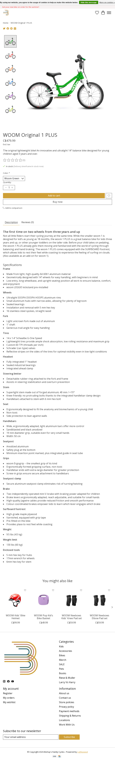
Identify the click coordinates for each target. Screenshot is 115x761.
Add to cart (54, 195)
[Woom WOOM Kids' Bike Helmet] (15, 599)
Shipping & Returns (70, 715)
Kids (61, 646)
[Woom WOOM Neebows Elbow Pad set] (99, 599)
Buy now (57, 201)
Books (62, 673)
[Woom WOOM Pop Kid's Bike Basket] (43, 599)
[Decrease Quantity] (6, 188)
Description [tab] (11, 222)
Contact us (65, 697)
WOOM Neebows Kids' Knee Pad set (71, 617)
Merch (62, 660)
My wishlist (9, 702)
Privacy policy (66, 706)
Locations (64, 720)
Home (5, 22)
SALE (62, 664)
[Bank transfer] (54, 756)
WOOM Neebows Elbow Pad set (99, 617)
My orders (9, 697)
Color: (6, 173)
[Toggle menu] (109, 13)
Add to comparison (13, 208)
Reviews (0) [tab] (27, 222)
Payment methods (69, 711)
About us (64, 693)
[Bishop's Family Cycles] (6, 13)
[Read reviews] (12, 160)
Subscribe (69, 737)
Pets (61, 668)
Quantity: (7, 182)
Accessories (65, 651)
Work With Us (67, 724)
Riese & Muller (67, 677)
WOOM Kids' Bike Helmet (15, 617)
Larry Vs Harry (67, 682)
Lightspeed (82, 752)
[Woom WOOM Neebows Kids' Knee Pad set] (71, 599)
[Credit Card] (59, 756)
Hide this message (89, 2)
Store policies (66, 702)
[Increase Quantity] (12, 188)
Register (7, 693)
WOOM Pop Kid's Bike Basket (43, 617)
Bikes (62, 655)
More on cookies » (107, 2)
